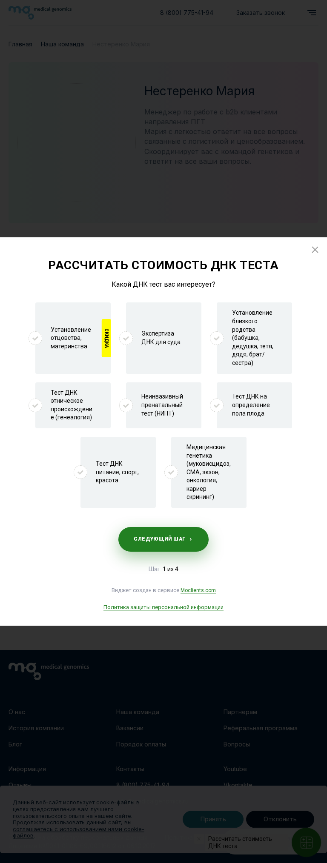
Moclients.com (198, 590)
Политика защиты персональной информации (163, 607)
